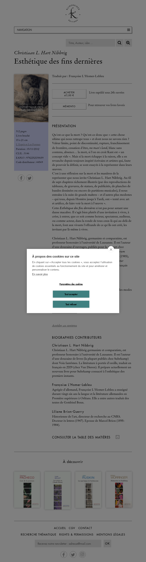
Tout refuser (71, 304)
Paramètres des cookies (71, 284)
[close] (111, 249)
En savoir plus (40, 274)
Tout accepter (71, 294)
